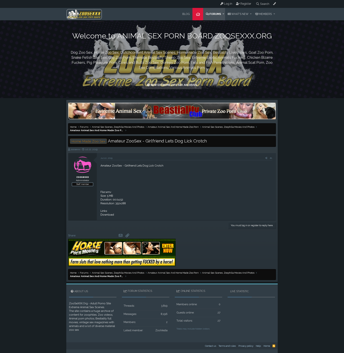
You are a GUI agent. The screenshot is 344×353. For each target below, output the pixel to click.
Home (197, 14)
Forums (215, 14)
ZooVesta (161, 330)
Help (258, 346)
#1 (271, 158)
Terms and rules (227, 346)
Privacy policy (245, 346)
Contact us (210, 346)
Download (107, 214)
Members (265, 14)
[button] (223, 14)
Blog (186, 14)
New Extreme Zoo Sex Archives (173, 85)
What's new (240, 14)
